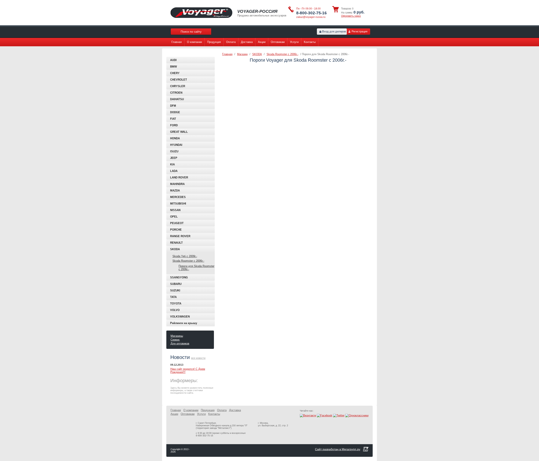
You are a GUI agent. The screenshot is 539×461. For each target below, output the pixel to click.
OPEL (174, 216)
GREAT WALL (179, 131)
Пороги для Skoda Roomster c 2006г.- (196, 267)
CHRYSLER (177, 86)
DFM (173, 105)
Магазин (242, 54)
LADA (173, 171)
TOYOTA (175, 303)
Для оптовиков (180, 343)
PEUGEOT (177, 223)
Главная (176, 42)
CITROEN (176, 92)
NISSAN (175, 210)
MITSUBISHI (178, 203)
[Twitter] (338, 415)
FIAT (173, 118)
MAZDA (175, 190)
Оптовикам (278, 42)
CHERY (175, 73)
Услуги (294, 42)
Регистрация (359, 31)
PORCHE (176, 229)
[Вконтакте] (308, 415)
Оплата (231, 42)
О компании (194, 42)
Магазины (177, 335)
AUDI (173, 60)
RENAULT (176, 242)
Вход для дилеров (334, 31)
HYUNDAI (176, 144)
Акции (261, 42)
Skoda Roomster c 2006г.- (188, 260)
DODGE (175, 112)
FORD (174, 125)
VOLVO (175, 310)
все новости (198, 358)
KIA (172, 164)
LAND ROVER (179, 177)
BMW (173, 66)
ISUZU (174, 151)
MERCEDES (178, 197)
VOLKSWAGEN (180, 316)
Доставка (247, 42)
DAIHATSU (177, 99)
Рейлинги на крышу (183, 323)
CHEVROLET (178, 79)
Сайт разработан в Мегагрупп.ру (337, 449)
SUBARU (175, 284)
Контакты (310, 42)
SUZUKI (175, 290)
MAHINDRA (177, 184)
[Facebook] (324, 415)
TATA (173, 297)
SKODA (175, 249)
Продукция (214, 42)
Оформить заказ (351, 16)
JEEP (173, 157)
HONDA (175, 138)
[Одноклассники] (356, 415)
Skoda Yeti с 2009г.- (184, 256)
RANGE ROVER (180, 236)
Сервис (175, 339)
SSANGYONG (179, 277)
